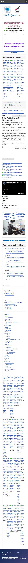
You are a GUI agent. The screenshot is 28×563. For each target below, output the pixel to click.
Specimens (8, 307)
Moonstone (8, 330)
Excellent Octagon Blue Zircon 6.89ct (15, 276)
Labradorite (8, 325)
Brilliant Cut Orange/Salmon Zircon (15, 262)
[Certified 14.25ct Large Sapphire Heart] (22, 70)
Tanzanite (7, 361)
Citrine (9, 347)
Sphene (7, 358)
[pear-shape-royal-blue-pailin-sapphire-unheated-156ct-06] (14, 173)
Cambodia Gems (9, 292)
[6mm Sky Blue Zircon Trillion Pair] (8, 70)
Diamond (7, 319)
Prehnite (7, 342)
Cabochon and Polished (11, 305)
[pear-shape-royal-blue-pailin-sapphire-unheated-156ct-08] (14, 163)
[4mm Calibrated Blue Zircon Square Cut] (22, 428)
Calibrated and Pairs (10, 304)
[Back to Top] (26, 561)
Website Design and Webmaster (10, 557)
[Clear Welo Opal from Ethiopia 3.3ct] (15, 67)
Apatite (7, 314)
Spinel (6, 360)
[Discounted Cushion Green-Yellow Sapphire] (5, 72)
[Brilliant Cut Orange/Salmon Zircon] (15, 258)
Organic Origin (8, 333)
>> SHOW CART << (14, 240)
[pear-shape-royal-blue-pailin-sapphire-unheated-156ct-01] (14, 167)
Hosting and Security (10, 558)
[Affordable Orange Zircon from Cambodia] (8, 514)
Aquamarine (10, 317)
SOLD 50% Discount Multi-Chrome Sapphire (11, 87)
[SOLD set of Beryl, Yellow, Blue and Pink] (15, 425)
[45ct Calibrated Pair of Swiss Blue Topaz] (18, 385)
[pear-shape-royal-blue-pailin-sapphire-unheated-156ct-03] (14, 170)
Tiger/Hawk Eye (11, 352)
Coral (8, 338)
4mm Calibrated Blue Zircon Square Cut (22, 442)
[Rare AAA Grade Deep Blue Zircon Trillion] (18, 72)
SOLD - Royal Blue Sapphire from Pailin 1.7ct (13, 113)
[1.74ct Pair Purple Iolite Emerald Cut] (15, 465)
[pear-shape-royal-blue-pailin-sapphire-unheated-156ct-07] (14, 176)
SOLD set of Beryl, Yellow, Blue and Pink (15, 438)
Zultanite (7, 370)
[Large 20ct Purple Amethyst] (15, 266)
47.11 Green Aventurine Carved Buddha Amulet (12, 443)
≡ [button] (26, 1)
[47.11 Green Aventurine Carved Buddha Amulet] (12, 427)
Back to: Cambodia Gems (19, 115)
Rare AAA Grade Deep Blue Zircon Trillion (18, 91)
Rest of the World (9, 295)
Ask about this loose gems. (8, 158)
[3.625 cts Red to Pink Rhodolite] (8, 426)
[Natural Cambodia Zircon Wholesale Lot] (18, 474)
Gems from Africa (9, 293)
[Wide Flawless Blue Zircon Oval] (12, 392)
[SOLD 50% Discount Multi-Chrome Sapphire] (12, 69)
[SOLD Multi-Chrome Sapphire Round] (5, 470)
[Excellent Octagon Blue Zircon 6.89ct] (15, 273)
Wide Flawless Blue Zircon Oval (12, 413)
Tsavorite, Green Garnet (13, 322)
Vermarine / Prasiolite (12, 349)
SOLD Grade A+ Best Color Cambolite (4, 407)
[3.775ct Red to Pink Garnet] (22, 465)
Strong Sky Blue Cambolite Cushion (15, 253)
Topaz (6, 366)
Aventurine (10, 350)
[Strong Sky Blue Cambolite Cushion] (15, 249)
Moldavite (9, 364)
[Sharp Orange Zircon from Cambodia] (12, 512)
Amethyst (9, 345)
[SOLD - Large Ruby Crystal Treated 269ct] (15, 510)
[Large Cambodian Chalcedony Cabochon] (12, 468)
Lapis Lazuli (8, 328)
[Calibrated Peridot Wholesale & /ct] (22, 382)
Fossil (8, 336)
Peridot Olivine (9, 341)
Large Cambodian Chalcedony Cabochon (11, 485)
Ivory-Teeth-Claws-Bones (13, 339)
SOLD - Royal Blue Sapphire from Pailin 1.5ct (13, 111)
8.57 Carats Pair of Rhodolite (5, 516)
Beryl (6, 316)
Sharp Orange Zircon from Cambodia (11, 525)
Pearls (8, 334)
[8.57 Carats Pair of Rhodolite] (5, 508)
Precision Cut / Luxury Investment (13, 302)
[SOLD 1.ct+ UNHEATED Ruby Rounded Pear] (18, 428)
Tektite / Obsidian (9, 363)
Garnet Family (8, 320)
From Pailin (8, 290)
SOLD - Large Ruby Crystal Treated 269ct (15, 524)
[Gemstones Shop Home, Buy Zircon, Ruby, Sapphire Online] (12, 11)
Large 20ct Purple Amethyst (15, 267)
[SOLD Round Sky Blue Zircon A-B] (18, 512)
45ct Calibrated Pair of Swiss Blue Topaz (18, 399)
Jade (6, 327)
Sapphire (7, 356)
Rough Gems (8, 308)
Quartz (7, 344)
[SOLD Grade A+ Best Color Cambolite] (5, 388)
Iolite (6, 324)
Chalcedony (10, 353)
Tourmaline (8, 367)
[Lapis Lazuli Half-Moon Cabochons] (5, 432)
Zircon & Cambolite (10, 369)
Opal (6, 331)
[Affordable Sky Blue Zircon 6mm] (15, 385)
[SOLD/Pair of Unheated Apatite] (8, 471)
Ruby (6, 355)
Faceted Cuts (8, 300)
